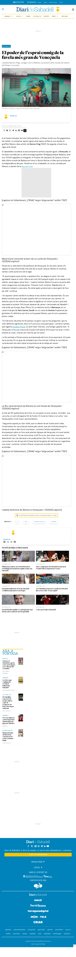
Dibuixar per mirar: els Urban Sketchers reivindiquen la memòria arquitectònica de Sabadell (17, 568)
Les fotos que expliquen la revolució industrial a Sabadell (7, 683)
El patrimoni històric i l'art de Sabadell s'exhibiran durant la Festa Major (15, 589)
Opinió (55, 16)
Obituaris (64, 16)
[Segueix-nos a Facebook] (28, 846)
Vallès (19, 16)
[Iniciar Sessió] (73, 9)
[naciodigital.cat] (19, 929)
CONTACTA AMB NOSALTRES (38, 854)
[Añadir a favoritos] (24, 130)
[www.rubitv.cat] (39, 934)
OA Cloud (42, 944)
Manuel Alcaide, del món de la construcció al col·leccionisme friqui (7, 736)
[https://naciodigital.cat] (38, 900)
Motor (61, 2)
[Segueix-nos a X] (31, 846)
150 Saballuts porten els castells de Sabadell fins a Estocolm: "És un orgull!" (52, 589)
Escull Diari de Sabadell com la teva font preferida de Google (38, 515)
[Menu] (3, 9)
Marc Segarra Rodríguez (5, 672)
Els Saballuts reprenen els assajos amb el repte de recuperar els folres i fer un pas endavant (8, 702)
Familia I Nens (53, 2)
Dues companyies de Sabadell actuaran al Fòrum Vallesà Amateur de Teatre (51, 567)
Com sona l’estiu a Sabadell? (46, 609)
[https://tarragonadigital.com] (38, 911)
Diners (28, 16)
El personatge (7, 730)
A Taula (39, 2)
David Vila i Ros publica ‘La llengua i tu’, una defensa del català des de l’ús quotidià (17, 610)
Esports (46, 16)
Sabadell (8, 16)
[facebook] (4, 542)
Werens (53, 522)
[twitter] (8, 542)
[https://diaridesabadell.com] (38, 895)
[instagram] (11, 542)
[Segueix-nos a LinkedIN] (45, 846)
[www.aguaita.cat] (8, 929)
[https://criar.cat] (38, 922)
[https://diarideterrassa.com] (38, 906)
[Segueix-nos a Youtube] (47, 846)
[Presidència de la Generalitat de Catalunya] (33, 876)
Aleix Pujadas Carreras (8, 690)
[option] (36, 89)
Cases (45, 2)
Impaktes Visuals (39, 522)
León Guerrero (6, 711)
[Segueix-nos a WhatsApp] (39, 846)
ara (26, 522)
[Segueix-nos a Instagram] (35, 846)
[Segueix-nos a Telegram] (41, 846)
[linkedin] (15, 542)
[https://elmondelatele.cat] (38, 917)
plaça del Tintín (27, 166)
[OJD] (38, 886)
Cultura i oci (37, 16)
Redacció (5, 726)
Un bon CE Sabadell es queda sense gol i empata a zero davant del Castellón (8, 664)
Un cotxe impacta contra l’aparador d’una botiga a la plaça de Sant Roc (8, 720)
